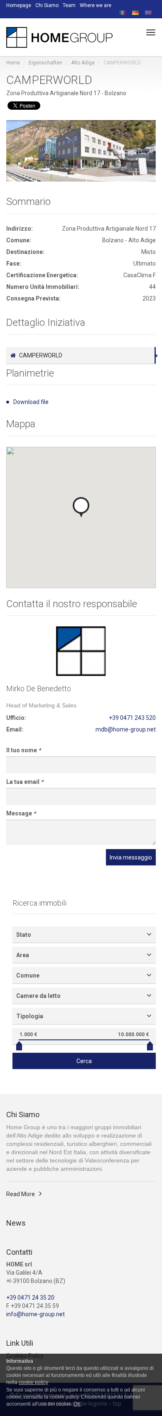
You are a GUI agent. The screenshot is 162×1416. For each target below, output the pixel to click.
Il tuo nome (23, 750)
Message (21, 813)
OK (77, 1404)
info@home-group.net (35, 1314)
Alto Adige (83, 63)
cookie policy (33, 1382)
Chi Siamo (47, 5)
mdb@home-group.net (126, 729)
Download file (31, 402)
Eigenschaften (45, 63)
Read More (20, 1194)
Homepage (18, 5)
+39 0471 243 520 (132, 717)
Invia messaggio (131, 857)
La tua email (24, 781)
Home (13, 63)
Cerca (84, 1061)
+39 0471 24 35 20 (30, 1297)
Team (69, 5)
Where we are (95, 5)
